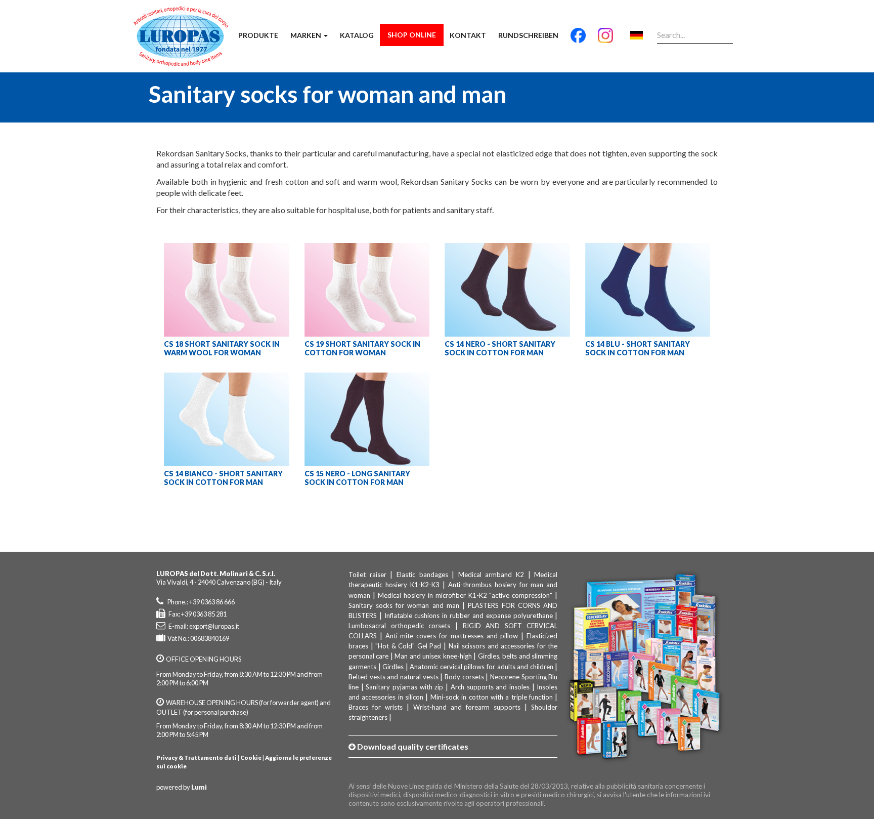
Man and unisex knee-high (433, 656)
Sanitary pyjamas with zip (404, 687)
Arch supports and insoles (490, 687)
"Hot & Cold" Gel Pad (408, 646)
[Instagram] (605, 39)
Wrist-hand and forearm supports (466, 707)
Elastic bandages (422, 574)
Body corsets (464, 677)
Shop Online (411, 34)
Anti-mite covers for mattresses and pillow (451, 636)
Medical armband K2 (491, 574)
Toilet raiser (367, 574)
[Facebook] (578, 39)
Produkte (258, 35)
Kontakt (468, 35)
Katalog (357, 35)
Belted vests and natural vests (393, 677)
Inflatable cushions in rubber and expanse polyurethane (468, 615)
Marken (306, 35)
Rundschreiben (528, 35)
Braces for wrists (375, 707)
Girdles (393, 667)
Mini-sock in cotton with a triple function (491, 697)
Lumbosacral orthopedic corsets (399, 626)
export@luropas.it (214, 626)
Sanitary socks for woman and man (403, 605)
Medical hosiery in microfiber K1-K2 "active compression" (465, 595)
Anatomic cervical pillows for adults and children (481, 667)
